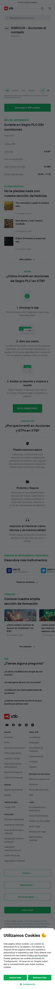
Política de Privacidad (37, 955)
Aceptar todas (15, 977)
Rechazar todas (39, 977)
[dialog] (27, 958)
